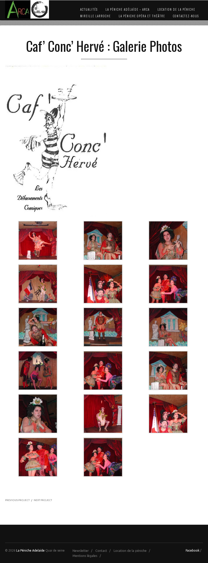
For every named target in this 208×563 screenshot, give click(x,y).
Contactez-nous (186, 16)
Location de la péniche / (133, 550)
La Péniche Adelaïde (30, 550)
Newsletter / (84, 550)
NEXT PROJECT (43, 500)
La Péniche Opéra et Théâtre (142, 16)
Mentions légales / (88, 555)
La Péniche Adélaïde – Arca (128, 9)
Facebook (192, 550)
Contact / (104, 550)
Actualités (89, 9)
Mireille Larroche (95, 16)
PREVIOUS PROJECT (17, 500)
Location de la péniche (176, 9)
